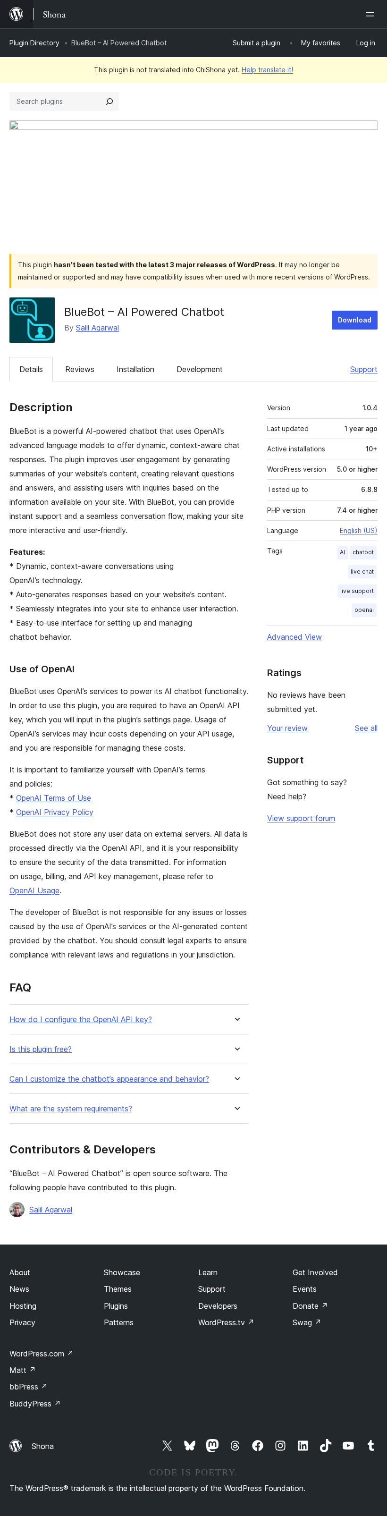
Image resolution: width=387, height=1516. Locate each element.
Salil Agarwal (97, 327)
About (19, 1272)
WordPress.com (41, 1353)
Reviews (79, 369)
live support (357, 590)
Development (200, 369)
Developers (217, 1306)
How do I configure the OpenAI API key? (80, 1019)
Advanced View (294, 637)
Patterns (119, 1322)
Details (31, 369)
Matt (22, 1370)
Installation (135, 369)
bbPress (28, 1386)
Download (354, 320)
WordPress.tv (226, 1322)
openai (364, 609)
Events (305, 1289)
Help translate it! (267, 70)
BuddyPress (35, 1403)
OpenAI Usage (34, 890)
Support (364, 369)
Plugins (116, 1306)
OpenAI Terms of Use (53, 798)
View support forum (301, 818)
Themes (118, 1289)
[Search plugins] (109, 101)
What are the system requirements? (70, 1108)
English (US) (359, 530)
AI (342, 552)
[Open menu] (372, 14)
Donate (310, 1306)
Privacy (22, 1322)
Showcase (122, 1272)
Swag (307, 1322)
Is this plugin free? (40, 1049)
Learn (208, 1272)
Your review (287, 728)
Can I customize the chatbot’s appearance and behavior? (109, 1079)
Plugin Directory (34, 43)
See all (366, 728)
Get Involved (315, 1272)
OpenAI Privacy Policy (54, 812)
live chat (362, 571)
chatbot (363, 552)
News (19, 1289)
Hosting (22, 1306)
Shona (43, 1446)
